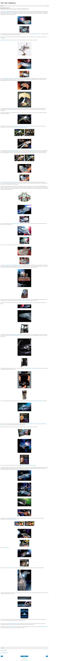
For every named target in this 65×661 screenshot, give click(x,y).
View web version (24, 658)
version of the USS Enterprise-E (12, 265)
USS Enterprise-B (13, 150)
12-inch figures (15, 335)
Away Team (23, 620)
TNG (6, 519)
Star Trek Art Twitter (12, 626)
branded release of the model (26, 126)
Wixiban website (44, 626)
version (17, 223)
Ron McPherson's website (15, 623)
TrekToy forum (12, 109)
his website (6, 12)
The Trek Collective (8, 3)
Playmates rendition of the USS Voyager (11, 78)
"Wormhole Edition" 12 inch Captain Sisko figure (33, 368)
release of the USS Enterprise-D (10, 182)
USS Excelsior (32, 150)
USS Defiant (22, 244)
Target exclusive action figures (24, 300)
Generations (11, 519)
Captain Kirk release (28, 465)
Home (24, 656)
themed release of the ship (20, 127)
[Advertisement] (24, 638)
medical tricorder (9, 567)
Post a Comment (4, 652)
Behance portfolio (13, 12)
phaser (6, 547)
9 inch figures (38, 400)
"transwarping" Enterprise (35, 33)
